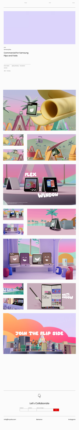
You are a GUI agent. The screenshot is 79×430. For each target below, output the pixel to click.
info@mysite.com (10, 419)
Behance (39, 419)
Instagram (72, 419)
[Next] (42, 396)
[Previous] (36, 396)
